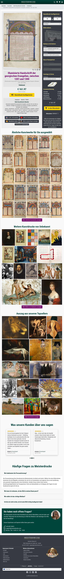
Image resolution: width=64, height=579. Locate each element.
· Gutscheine (25, 558)
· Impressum (5, 552)
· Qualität (25, 554)
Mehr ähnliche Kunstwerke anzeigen (32, 220)
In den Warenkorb (53, 108)
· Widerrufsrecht (6, 558)
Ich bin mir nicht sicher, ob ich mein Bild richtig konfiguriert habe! (23, 502)
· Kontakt (4, 550)
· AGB (4, 554)
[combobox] (52, 24)
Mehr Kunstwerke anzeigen (32, 417)
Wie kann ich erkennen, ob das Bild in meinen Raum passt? (21, 491)
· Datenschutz (6, 556)
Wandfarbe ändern (13, 121)
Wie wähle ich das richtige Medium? (14, 496)
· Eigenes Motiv (26, 550)
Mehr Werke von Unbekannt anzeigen (32, 307)
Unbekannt (29, 6)
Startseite (4, 6)
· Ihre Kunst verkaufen (27, 552)
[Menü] (1, 2)
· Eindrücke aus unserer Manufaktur (30, 556)
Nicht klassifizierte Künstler (19, 6)
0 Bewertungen (25, 124)
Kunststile (9, 6)
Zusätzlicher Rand (46, 22)
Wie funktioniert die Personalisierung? (15, 473)
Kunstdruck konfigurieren (23, 95)
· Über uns (5, 561)
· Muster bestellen (27, 559)
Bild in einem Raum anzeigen (30, 121)
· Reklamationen (6, 559)
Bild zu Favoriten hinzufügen (30, 117)
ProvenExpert (15, 451)
